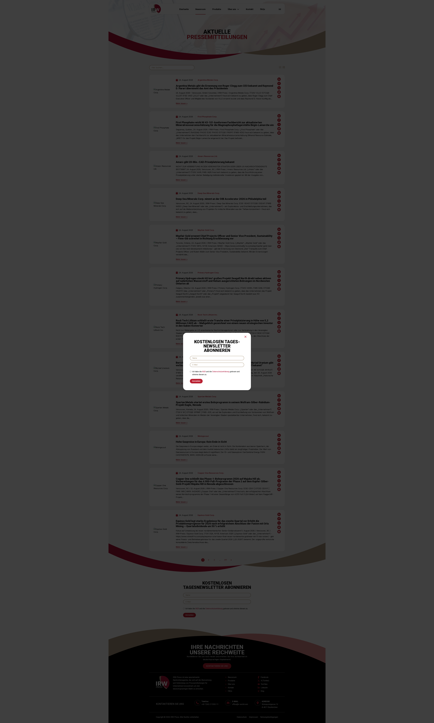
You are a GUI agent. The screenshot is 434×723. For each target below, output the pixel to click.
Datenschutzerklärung (220, 371)
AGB (204, 371)
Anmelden (196, 381)
